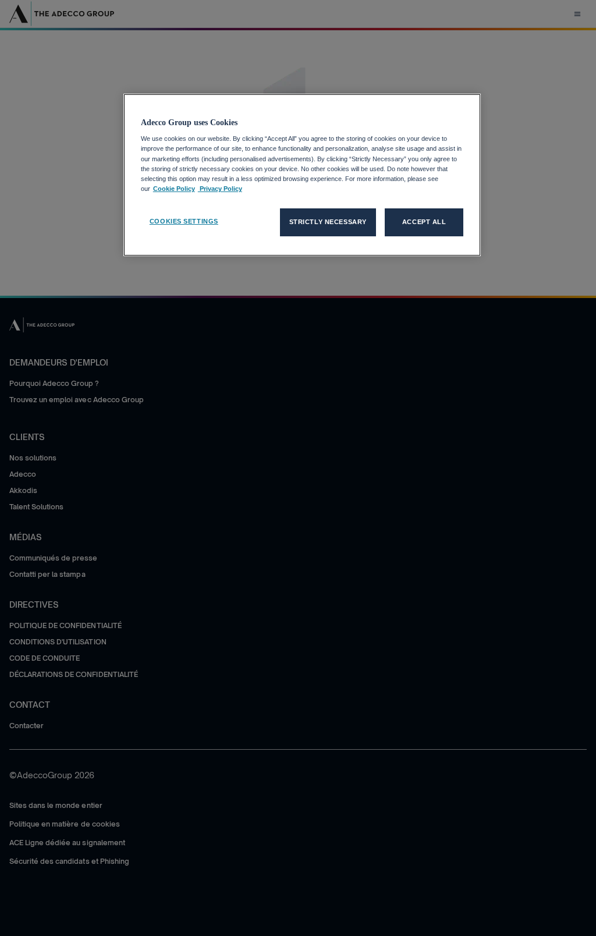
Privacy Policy (220, 188)
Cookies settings (184, 221)
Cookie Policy (174, 188)
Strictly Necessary (328, 221)
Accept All (424, 221)
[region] (302, 175)
